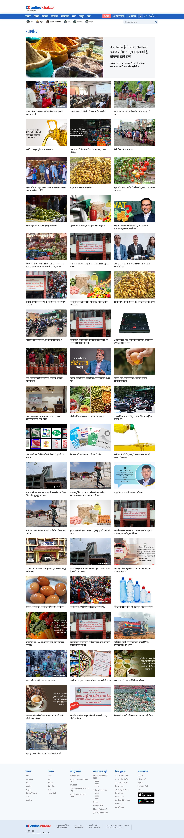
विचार (73, 16)
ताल (32, 22)
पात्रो (107, 16)
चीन (69, 22)
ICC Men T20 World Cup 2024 (79, 780)
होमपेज (28, 16)
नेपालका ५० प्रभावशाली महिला (100, 777)
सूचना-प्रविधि (52, 793)
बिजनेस (45, 16)
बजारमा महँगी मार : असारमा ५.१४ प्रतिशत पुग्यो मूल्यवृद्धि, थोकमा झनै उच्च (129, 52)
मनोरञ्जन (65, 16)
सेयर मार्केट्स (120, 16)
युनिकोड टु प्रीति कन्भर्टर (100, 813)
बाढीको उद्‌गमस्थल (55, 22)
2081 (97, 784)
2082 (97, 787)
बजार (49, 776)
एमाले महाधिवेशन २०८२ (122, 800)
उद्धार (41, 22)
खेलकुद (81, 16)
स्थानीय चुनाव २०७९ (121, 790)
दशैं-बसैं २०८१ (119, 807)
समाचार (36, 16)
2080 (97, 781)
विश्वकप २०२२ (119, 804)
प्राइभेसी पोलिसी (143, 786)
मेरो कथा (95, 802)
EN (140, 16)
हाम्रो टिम (140, 776)
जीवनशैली (54, 16)
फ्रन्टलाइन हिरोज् (98, 806)
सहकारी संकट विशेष (121, 776)
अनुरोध (91, 22)
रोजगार (50, 783)
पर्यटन (50, 779)
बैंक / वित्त (51, 786)
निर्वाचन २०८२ (119, 797)
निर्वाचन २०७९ (119, 793)
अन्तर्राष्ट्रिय (29, 800)
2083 (97, 799)
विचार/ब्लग (29, 779)
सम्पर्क (140, 790)
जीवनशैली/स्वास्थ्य (31, 793)
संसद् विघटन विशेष (121, 783)
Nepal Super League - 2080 (78, 795)
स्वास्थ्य (133, 16)
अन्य (88, 16)
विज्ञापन (140, 783)
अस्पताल (79, 22)
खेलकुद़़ (28, 790)
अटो (49, 790)
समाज (27, 776)
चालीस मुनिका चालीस (100, 790)
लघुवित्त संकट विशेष (121, 779)
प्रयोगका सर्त (142, 779)
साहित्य (28, 783)
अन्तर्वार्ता (28, 786)
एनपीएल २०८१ (75, 776)
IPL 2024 (73, 785)
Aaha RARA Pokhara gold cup (79, 790)
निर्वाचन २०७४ (119, 786)
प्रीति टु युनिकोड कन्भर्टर (100, 809)
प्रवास (27, 797)
